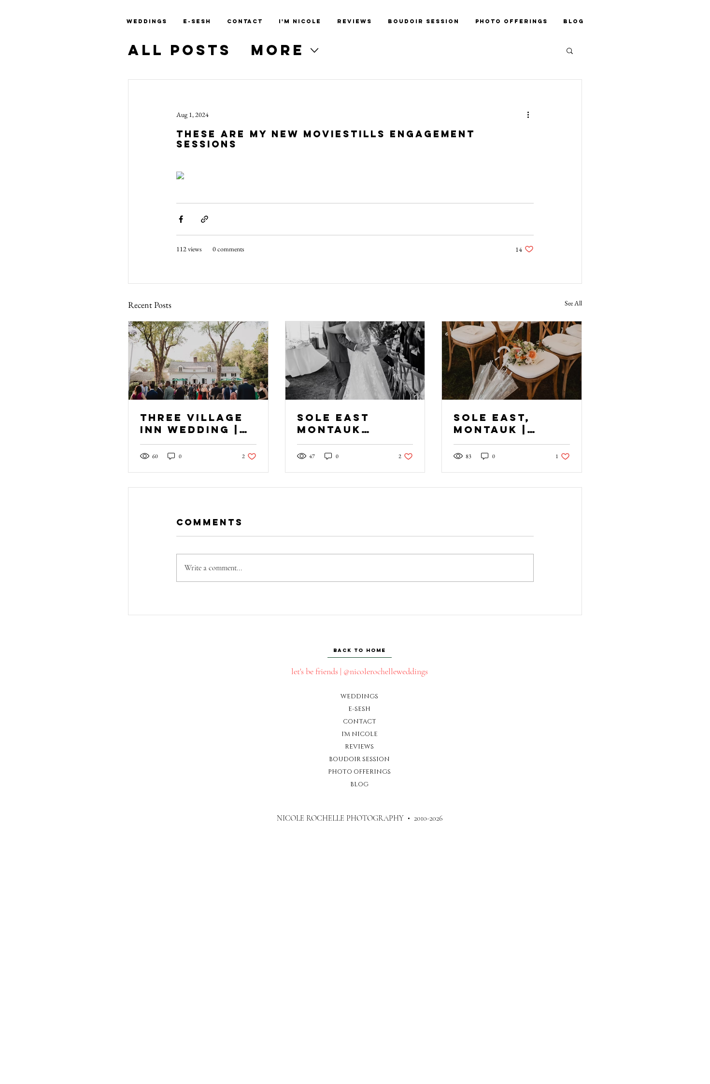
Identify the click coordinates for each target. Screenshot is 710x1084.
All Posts (179, 50)
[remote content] (355, 176)
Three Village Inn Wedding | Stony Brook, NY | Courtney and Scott (191, 423)
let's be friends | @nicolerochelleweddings (359, 671)
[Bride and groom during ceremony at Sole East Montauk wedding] (355, 360)
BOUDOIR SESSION (359, 759)
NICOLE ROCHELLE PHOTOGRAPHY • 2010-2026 (359, 818)
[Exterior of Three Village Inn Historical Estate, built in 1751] (198, 360)
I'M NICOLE (359, 734)
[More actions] (528, 114)
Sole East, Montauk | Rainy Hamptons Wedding (492, 423)
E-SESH (359, 709)
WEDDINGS (359, 696)
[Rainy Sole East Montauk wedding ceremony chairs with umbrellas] (512, 360)
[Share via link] (204, 219)
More (277, 50)
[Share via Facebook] (180, 219)
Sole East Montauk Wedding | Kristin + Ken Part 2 (344, 423)
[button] (569, 50)
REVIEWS (359, 746)
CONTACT (359, 721)
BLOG (359, 784)
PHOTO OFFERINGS (359, 771)
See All (573, 303)
